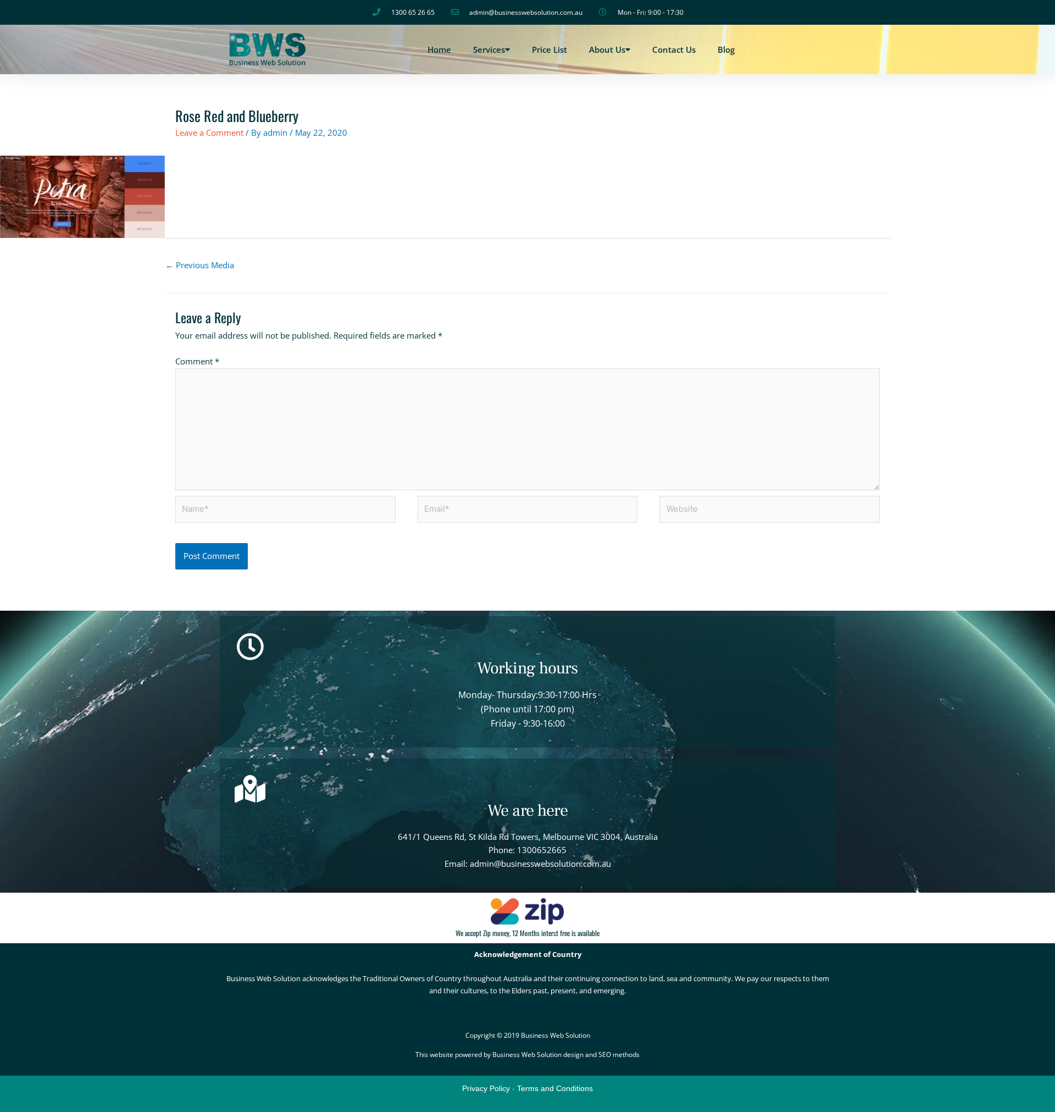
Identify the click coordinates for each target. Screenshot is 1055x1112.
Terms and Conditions (555, 1088)
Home (439, 49)
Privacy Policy (486, 1088)
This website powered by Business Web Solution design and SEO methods (527, 1054)
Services (489, 49)
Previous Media (199, 264)
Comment (197, 361)
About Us (607, 49)
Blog (726, 49)
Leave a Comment (209, 132)
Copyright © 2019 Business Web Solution (527, 1035)
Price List (549, 49)
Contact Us (674, 49)
